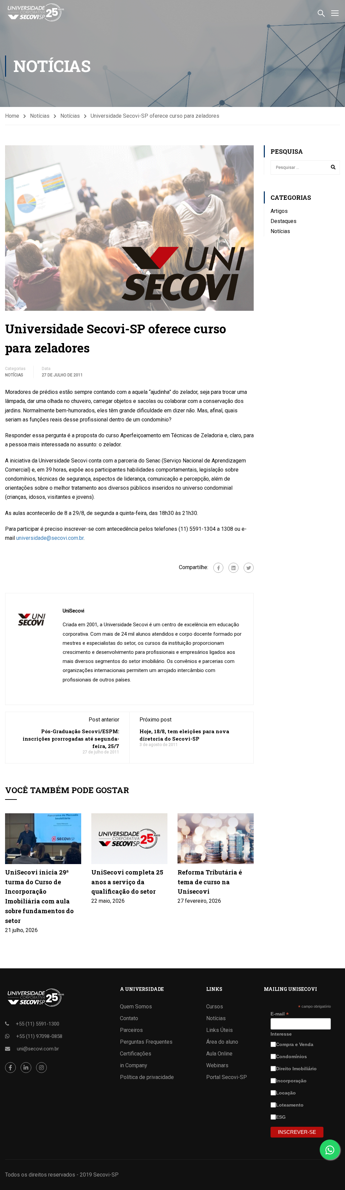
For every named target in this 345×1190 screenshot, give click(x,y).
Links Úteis (219, 1030)
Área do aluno (222, 1042)
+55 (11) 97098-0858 (39, 1036)
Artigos (279, 211)
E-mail (280, 1014)
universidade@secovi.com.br (50, 538)
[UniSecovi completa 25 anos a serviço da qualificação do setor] (129, 838)
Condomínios (292, 1056)
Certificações (135, 1053)
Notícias (40, 116)
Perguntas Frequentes (146, 1042)
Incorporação (292, 1080)
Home (12, 116)
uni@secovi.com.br (38, 1049)
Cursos (214, 1006)
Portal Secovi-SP (226, 1077)
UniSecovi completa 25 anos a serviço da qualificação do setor (127, 882)
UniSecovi (73, 611)
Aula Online (219, 1053)
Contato (129, 1018)
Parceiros (131, 1030)
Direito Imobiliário (297, 1068)
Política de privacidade (147, 1077)
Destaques (283, 221)
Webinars (217, 1065)
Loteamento (290, 1105)
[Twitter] (249, 568)
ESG (281, 1117)
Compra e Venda (295, 1044)
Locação (286, 1092)
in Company (133, 1065)
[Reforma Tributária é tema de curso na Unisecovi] (216, 838)
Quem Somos (136, 1006)
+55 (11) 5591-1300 (37, 1024)
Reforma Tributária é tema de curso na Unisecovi (210, 882)
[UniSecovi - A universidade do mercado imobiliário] (35, 13)
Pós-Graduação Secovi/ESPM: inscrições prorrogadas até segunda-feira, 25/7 (71, 738)
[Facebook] (218, 568)
